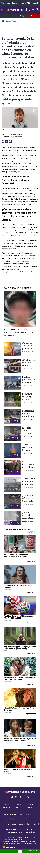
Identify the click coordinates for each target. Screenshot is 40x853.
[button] (20, 851)
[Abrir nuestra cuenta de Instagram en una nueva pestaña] (16, 797)
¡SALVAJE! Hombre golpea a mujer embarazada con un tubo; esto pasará (19, 332)
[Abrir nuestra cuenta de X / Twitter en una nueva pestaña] (12, 797)
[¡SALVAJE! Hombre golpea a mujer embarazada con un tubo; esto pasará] (20, 309)
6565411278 (24, 820)
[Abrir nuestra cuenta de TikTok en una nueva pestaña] (20, 797)
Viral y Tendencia (26, 16)
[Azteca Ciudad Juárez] (20, 10)
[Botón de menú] (2, 10)
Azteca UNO (25, 3)
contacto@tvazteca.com (28, 818)
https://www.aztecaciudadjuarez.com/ (17, 272)
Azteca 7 (35, 3)
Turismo (13, 16)
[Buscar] (37, 9)
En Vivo (35, 16)
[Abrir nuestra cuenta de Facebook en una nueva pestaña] (24, 797)
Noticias (4, 16)
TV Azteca (15, 3)
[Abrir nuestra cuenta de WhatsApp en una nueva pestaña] (28, 797)
